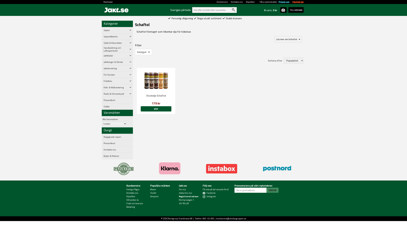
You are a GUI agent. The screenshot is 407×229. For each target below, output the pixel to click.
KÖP (156, 109)
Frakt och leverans (134, 203)
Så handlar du (132, 199)
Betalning (130, 206)
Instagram (211, 196)
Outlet (106, 106)
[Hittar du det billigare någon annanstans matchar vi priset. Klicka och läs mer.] (124, 167)
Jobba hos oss (185, 192)
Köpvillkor (250, 1)
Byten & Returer (111, 156)
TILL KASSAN (296, 10)
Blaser (153, 189)
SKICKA (272, 190)
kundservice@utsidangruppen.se (231, 218)
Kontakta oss (237, 1)
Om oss (182, 189)
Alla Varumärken (110, 119)
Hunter (153, 192)
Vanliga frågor (133, 189)
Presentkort (109, 100)
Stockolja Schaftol (156, 95)
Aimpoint (154, 196)
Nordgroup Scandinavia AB (180, 218)
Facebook (211, 192)
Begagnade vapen (112, 137)
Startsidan (108, 1)
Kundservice (222, 1)
